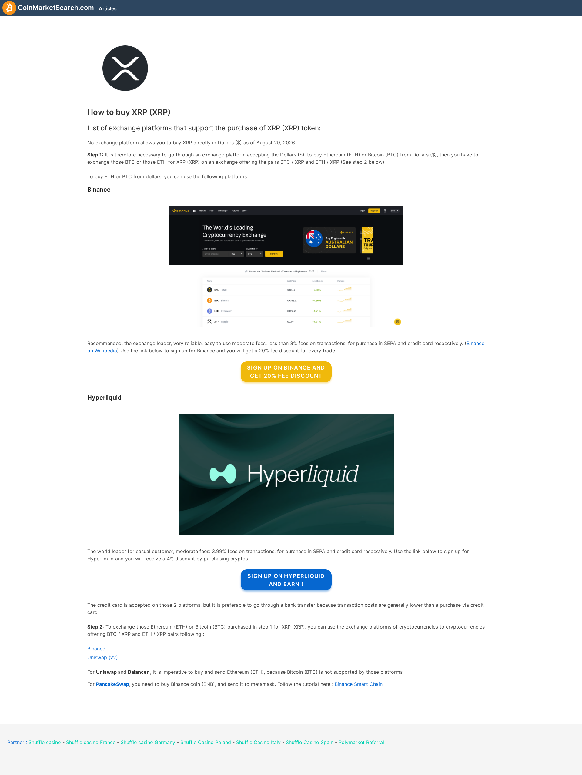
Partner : (17, 742)
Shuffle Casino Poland (205, 742)
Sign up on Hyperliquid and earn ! (286, 580)
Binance (99, 189)
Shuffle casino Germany (148, 742)
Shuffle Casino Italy (258, 742)
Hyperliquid (104, 397)
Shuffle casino (44, 742)
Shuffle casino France (90, 742)
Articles (108, 8)
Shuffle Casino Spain (309, 742)
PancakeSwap (112, 684)
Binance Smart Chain (359, 684)
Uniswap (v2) (102, 657)
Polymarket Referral (361, 742)
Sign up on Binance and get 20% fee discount (286, 371)
